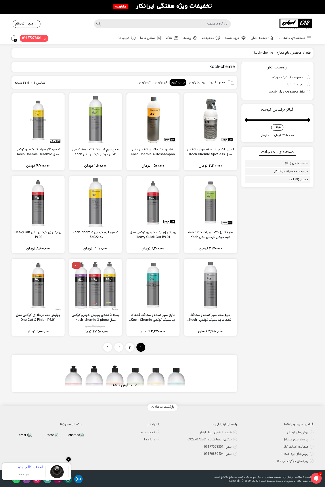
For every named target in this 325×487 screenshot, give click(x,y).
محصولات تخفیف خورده (288, 77)
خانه (308, 52)
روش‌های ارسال (297, 432)
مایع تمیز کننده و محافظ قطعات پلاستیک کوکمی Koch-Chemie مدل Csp (153, 318)
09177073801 (32, 38)
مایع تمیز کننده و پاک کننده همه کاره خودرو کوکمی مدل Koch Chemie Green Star (210, 235)
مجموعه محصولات (296, 171)
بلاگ (169, 38)
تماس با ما (147, 38)
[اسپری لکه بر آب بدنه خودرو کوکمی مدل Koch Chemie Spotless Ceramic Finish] (210, 119)
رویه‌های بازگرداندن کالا (292, 461)
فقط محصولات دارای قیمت (287, 91)
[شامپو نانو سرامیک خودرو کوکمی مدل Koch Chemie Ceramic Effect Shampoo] (38, 119)
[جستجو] (98, 23)
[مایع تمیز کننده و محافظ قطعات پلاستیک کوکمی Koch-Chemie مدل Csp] (153, 285)
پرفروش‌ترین (197, 82)
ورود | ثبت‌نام (25, 23)
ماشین (304, 179)
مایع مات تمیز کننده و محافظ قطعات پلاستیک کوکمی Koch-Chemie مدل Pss (210, 318)
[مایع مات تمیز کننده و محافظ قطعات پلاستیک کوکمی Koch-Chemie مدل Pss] (210, 285)
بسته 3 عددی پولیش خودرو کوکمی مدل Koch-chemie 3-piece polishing (95, 318)
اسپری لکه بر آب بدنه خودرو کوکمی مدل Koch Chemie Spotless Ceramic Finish (210, 152)
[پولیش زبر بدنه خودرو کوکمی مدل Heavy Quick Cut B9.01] (153, 202)
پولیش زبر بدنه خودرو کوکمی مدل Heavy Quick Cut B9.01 (153, 235)
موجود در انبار (295, 84)
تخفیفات (208, 38)
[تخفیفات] (162, 6)
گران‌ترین (145, 82)
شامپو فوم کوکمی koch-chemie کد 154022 (95, 235)
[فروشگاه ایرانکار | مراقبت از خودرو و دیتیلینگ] (296, 24)
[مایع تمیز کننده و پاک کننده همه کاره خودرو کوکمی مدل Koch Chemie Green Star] (210, 202)
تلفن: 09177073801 (218, 446)
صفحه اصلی (258, 38)
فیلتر (277, 127)
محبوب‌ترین (217, 82)
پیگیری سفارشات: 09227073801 (209, 439)
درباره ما (124, 38)
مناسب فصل (300, 163)
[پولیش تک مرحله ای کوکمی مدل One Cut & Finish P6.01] (38, 285)
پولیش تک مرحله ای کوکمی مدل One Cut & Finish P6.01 (38, 318)
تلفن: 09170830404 (218, 454)
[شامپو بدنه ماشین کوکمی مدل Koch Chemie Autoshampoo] (153, 119)
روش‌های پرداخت (296, 454)
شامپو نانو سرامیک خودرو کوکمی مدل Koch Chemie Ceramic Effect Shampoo (38, 152)
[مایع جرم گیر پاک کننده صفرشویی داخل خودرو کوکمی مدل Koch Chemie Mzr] (95, 119)
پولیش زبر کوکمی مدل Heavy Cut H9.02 (37, 235)
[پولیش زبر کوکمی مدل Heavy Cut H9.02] (38, 202)
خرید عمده (232, 38)
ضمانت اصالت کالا (295, 446)
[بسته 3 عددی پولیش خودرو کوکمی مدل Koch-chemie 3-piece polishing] (95, 285)
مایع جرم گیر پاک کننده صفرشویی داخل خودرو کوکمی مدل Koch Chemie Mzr (95, 152)
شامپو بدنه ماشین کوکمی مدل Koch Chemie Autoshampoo (153, 152)
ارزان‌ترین (161, 82)
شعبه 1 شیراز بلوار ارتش (215, 432)
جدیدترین (178, 82)
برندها (187, 38)
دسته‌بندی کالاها (293, 38)
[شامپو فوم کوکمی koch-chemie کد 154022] (95, 202)
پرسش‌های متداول (295, 439)
